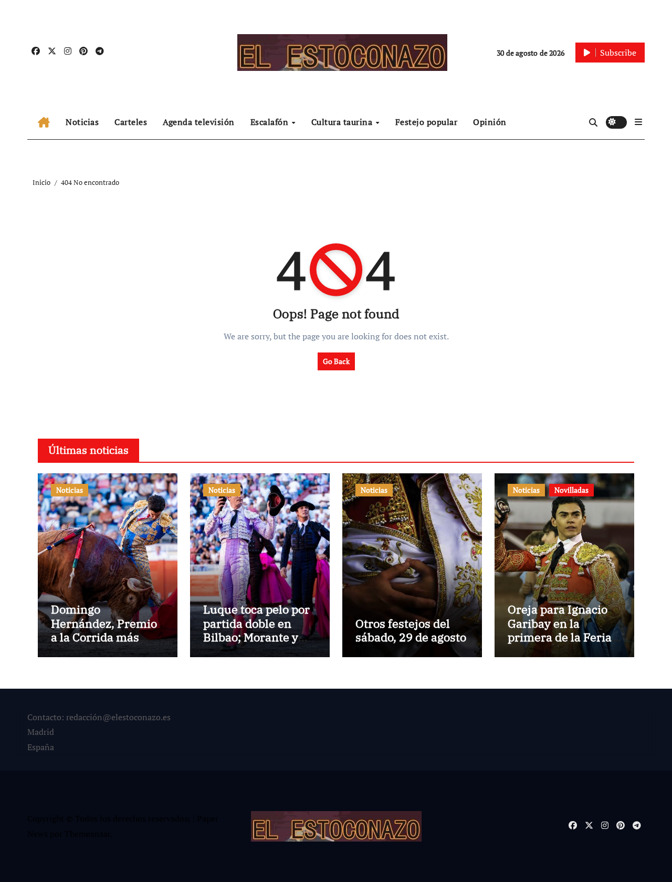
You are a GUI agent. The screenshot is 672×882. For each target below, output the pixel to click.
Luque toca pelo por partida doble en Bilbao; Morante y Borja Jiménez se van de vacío (256, 636)
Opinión (490, 122)
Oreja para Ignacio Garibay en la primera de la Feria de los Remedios (560, 629)
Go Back (336, 361)
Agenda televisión (199, 122)
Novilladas (571, 490)
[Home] (44, 122)
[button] (638, 122)
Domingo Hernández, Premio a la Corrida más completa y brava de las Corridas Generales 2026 (105, 643)
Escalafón (270, 122)
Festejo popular (426, 122)
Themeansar (87, 833)
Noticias (82, 122)
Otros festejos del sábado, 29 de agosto (410, 630)
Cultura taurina (343, 122)
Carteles (130, 122)
